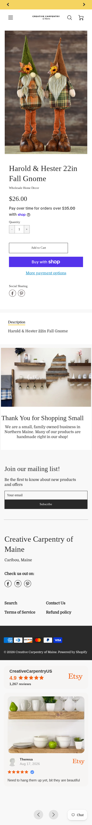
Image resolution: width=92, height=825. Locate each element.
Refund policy (58, 612)
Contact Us (55, 603)
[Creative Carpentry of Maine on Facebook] (8, 585)
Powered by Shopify (72, 652)
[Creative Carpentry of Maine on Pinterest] (27, 585)
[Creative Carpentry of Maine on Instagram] (17, 585)
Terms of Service (19, 612)
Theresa (26, 759)
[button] (38, 248)
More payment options (46, 273)
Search (10, 603)
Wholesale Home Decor (24, 188)
